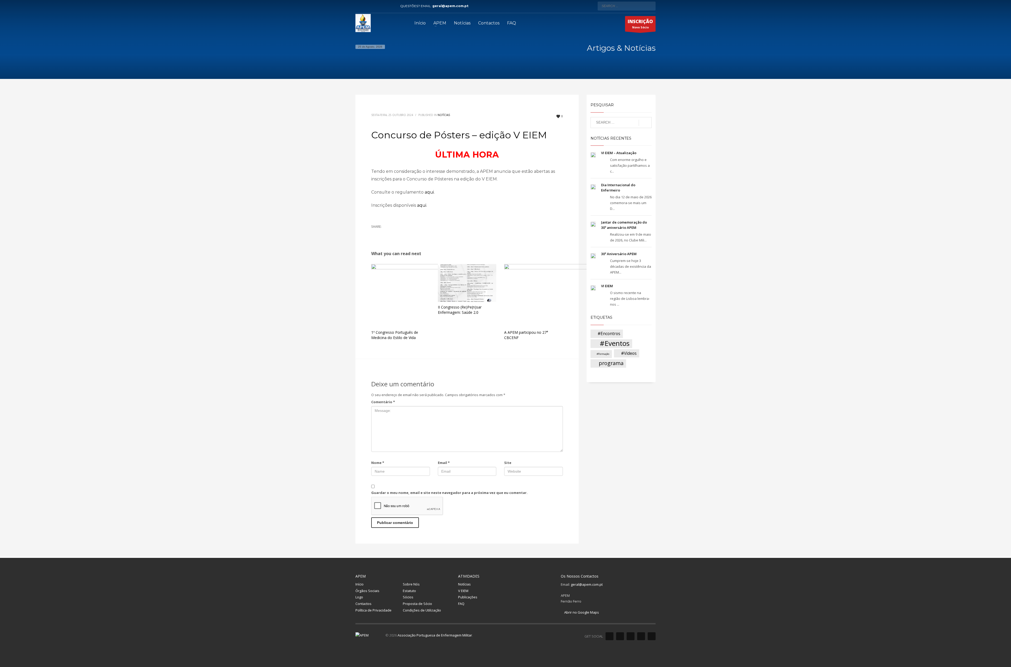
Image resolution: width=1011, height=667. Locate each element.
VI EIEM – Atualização (618, 152)
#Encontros (609, 333)
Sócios (408, 597)
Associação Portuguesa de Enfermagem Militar (435, 635)
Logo (359, 597)
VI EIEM (607, 286)
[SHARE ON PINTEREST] (403, 234)
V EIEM (463, 590)
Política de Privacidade (373, 610)
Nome (377, 462)
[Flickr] (383, 6)
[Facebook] (359, 6)
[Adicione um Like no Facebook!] (609, 636)
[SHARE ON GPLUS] (394, 234)
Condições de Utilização (422, 610)
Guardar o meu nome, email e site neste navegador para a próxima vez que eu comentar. (449, 492)
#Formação (603, 354)
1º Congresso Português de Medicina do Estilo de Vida (394, 335)
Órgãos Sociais (367, 590)
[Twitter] (367, 6)
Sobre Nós (411, 584)
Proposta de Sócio (417, 603)
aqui (429, 192)
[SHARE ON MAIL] (412, 234)
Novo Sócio (640, 23)
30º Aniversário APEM (619, 253)
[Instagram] (391, 6)
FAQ (461, 603)
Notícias (444, 115)
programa (611, 363)
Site (507, 462)
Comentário (383, 402)
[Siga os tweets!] (620, 636)
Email (444, 462)
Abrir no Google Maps (581, 612)
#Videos (629, 353)
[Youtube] (375, 6)
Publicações (467, 597)
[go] (650, 6)
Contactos (363, 603)
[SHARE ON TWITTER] (375, 234)
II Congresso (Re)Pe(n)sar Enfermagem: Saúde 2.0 (460, 310)
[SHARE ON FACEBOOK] (384, 234)
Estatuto (409, 590)
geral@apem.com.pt (450, 6)
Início (359, 584)
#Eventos (615, 343)
